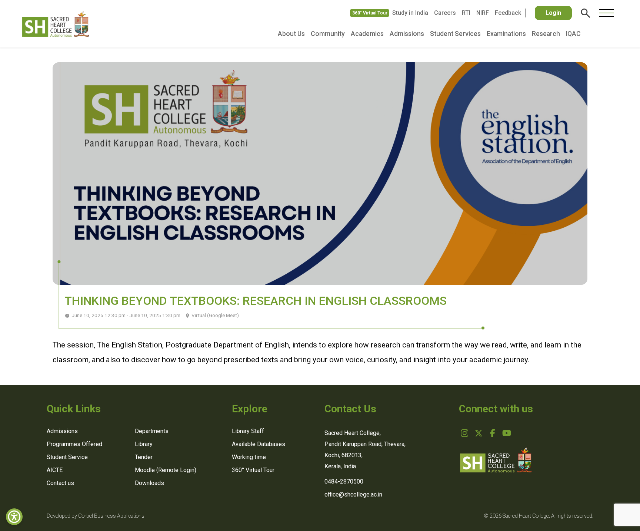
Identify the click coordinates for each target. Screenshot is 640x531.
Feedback (508, 12)
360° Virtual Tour (369, 13)
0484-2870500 (343, 481)
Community (328, 33)
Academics (367, 33)
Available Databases (258, 444)
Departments (152, 431)
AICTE (55, 470)
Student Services (455, 33)
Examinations (506, 33)
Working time (249, 457)
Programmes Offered (74, 444)
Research (546, 33)
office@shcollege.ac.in (353, 494)
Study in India (410, 12)
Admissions (407, 33)
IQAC (573, 33)
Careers (445, 12)
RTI (466, 12)
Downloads (149, 483)
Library (144, 444)
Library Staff (248, 431)
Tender (144, 457)
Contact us (60, 483)
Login (553, 12)
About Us (291, 33)
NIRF (482, 12)
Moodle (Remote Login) (165, 470)
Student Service (67, 457)
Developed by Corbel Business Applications (95, 516)
